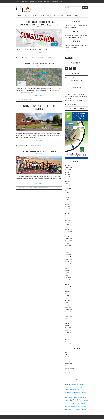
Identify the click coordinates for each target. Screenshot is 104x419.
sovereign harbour (71, 406)
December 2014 (68, 309)
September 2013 (68, 337)
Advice (56, 15)
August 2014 (67, 318)
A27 (24, 100)
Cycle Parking (68, 361)
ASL (79, 384)
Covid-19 (67, 356)
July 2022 (67, 204)
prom (37, 188)
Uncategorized (68, 375)
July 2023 (67, 190)
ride (76, 404)
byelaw (71, 387)
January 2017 (68, 257)
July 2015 (67, 293)
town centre (42, 57)
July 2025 (67, 172)
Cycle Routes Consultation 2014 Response (39, 151)
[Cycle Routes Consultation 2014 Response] (39, 165)
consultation (26, 57)
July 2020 (67, 222)
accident (68, 384)
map (81, 397)
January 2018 (68, 245)
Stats (85, 406)
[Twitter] (66, 68)
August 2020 (67, 220)
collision (73, 389)
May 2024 (67, 183)
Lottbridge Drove (76, 397)
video (81, 409)
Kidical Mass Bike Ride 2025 (71, 104)
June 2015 (67, 295)
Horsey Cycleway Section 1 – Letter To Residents (39, 107)
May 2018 (67, 243)
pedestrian (86, 400)
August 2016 (67, 266)
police (66, 404)
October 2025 (68, 170)
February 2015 (68, 305)
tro (73, 409)
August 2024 (67, 181)
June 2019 (67, 234)
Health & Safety (46, 15)
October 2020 (68, 215)
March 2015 (67, 302)
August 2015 (67, 291)
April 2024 (67, 186)
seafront (40, 188)
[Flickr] (74, 68)
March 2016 (67, 275)
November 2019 (68, 229)
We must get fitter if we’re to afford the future (75, 94)
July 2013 (67, 341)
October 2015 (68, 286)
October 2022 (68, 202)
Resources (46, 1)
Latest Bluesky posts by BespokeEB (72, 85)
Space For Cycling (79, 406)
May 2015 (67, 298)
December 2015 (68, 282)
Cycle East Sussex (69, 359)
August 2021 (67, 208)
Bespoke (69, 15)
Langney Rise (37, 57)
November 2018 (68, 241)
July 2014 (67, 321)
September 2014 (68, 316)
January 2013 (68, 344)
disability (69, 392)
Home (18, 1)
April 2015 (67, 300)
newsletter (67, 400)
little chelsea (69, 397)
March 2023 (67, 195)
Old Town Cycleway (69, 368)
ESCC (30, 57)
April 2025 (67, 174)
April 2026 (67, 165)
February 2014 (68, 328)
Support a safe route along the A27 (39, 63)
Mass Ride (85, 397)
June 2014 (67, 323)
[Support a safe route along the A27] (39, 77)
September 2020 (68, 218)
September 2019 (68, 231)
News (19, 15)
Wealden (84, 409)
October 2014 (68, 314)
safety (78, 404)
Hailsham (70, 395)
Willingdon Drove (49, 57)
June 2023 (67, 192)
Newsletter (78, 15)
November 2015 (68, 284)
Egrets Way (79, 392)
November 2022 (68, 199)
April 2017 (67, 250)
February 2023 (68, 197)
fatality (66, 395)
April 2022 (67, 206)
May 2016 (67, 273)
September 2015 (68, 289)
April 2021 (67, 213)
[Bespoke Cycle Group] (23, 9)
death (66, 392)
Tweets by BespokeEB (70, 78)
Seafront (35, 15)
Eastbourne (74, 392)
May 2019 (67, 236)
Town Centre (68, 372)
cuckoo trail (84, 389)
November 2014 (68, 311)
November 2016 (68, 261)
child (74, 387)
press (69, 404)
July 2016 (67, 268)
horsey (33, 57)
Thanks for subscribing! (56, 1)
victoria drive (77, 409)
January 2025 (68, 176)
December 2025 (68, 167)
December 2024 (68, 179)
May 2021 (67, 211)
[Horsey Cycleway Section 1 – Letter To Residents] (39, 122)
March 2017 (67, 252)
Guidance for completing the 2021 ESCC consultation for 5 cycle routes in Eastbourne (39, 23)
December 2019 (68, 227)
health (73, 395)
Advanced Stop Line (74, 384)
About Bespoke (25, 1)
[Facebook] (70, 68)
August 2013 (67, 339)
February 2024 (68, 188)
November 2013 (68, 334)
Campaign (26, 15)
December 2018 (68, 238)
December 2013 (68, 332)
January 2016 (68, 279)
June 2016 (67, 270)
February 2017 (68, 254)
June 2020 (67, 224)
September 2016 (68, 263)
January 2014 (68, 330)
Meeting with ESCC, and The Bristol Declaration (75, 92)
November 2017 (68, 247)
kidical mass (81, 395)
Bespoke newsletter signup (36, 1)
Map (62, 15)
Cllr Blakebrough (79, 387)
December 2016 (68, 259)
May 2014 (67, 325)
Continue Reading (39, 52)
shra (66, 406)
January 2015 (68, 307)
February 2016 (68, 277)
